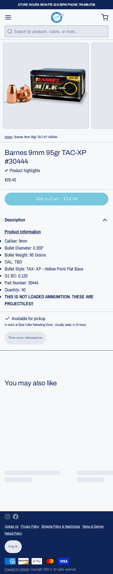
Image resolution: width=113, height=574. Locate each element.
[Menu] (10, 17)
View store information (25, 338)
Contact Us (12, 526)
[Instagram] (7, 516)
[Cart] (102, 17)
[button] (56, 199)
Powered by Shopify (17, 569)
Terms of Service (92, 526)
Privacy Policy (30, 526)
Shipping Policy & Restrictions (60, 526)
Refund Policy (13, 533)
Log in (13, 547)
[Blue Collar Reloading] (56, 17)
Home (8, 137)
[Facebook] (16, 516)
